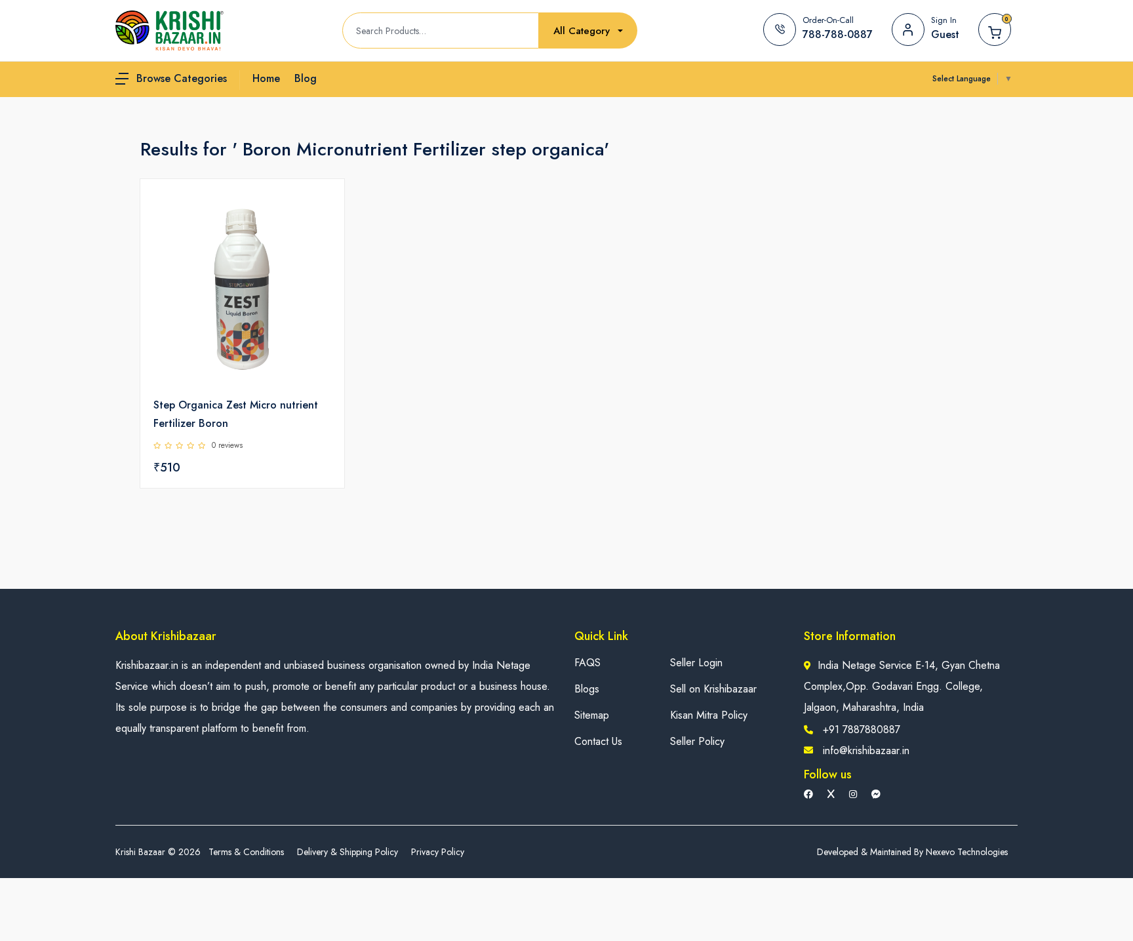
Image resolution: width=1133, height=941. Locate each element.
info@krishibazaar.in (866, 750)
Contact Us (598, 741)
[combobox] (588, 31)
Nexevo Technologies (967, 851)
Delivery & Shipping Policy (347, 851)
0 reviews (227, 445)
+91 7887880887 (861, 729)
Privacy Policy (437, 851)
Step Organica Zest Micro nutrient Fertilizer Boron (235, 414)
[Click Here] (320, 211)
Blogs (586, 688)
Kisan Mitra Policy (708, 715)
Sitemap (591, 715)
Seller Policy (697, 741)
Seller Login (696, 662)
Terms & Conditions (246, 851)
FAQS (587, 662)
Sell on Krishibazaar (713, 688)
